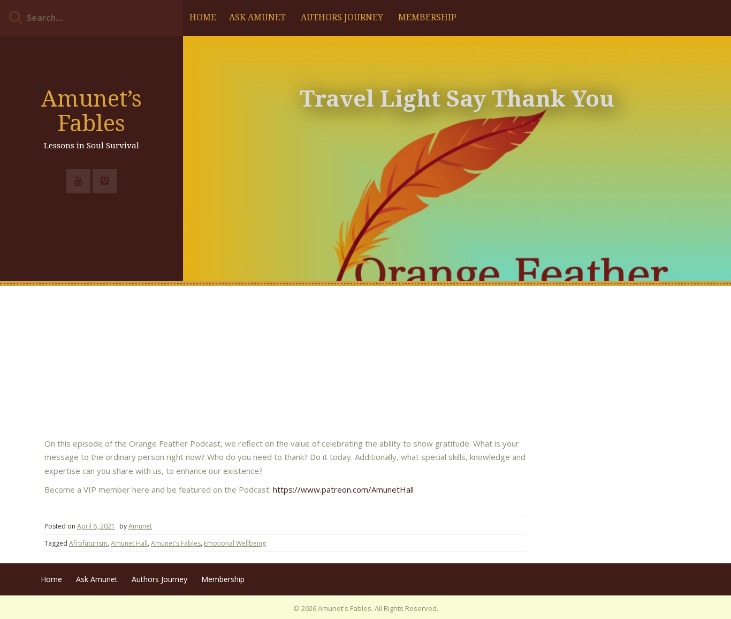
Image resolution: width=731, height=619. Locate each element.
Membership (427, 17)
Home (202, 17)
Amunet (140, 526)
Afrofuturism (88, 543)
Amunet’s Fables (91, 111)
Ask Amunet (257, 17)
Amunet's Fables (176, 543)
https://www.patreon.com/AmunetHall (343, 489)
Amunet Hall (129, 543)
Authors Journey (342, 17)
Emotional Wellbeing (235, 543)
